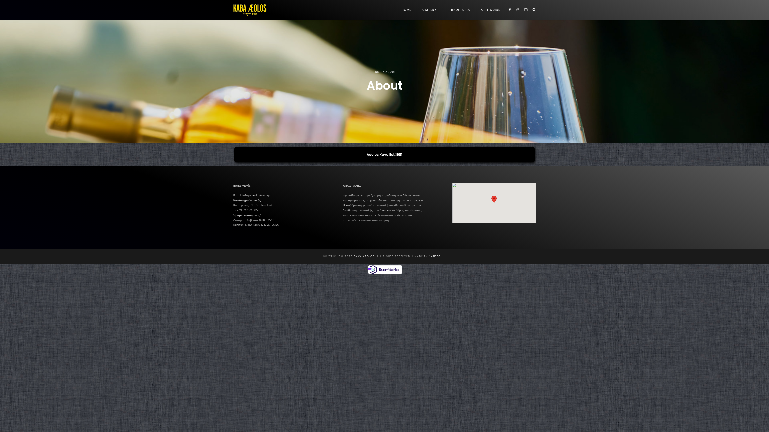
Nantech (436, 256)
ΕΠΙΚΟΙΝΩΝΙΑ (459, 10)
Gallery (429, 10)
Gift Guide (490, 10)
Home (406, 10)
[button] (494, 199)
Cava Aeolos (364, 256)
